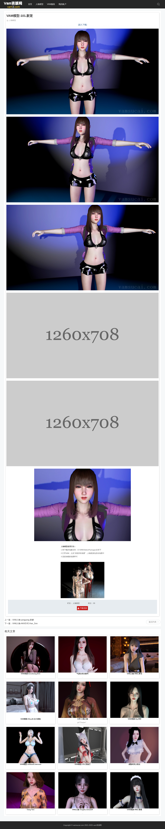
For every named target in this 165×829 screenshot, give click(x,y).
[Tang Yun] (30, 790)
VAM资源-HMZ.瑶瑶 (134, 810)
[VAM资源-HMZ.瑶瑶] (134, 790)
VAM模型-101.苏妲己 (83, 764)
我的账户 (62, 4)
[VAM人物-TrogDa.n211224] (82, 790)
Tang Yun (30, 810)
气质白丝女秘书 (82, 674)
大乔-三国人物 (82, 719)
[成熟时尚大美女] (134, 745)
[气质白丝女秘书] (82, 654)
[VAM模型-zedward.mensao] (30, 745)
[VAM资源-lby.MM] (134, 700)
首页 (30, 4)
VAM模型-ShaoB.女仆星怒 (30, 719)
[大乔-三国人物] (82, 700)
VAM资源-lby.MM (134, 719)
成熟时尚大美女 (134, 764)
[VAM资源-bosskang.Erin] (30, 654)
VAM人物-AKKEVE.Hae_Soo (25, 623)
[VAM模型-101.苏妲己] (82, 745)
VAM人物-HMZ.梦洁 (134, 674)
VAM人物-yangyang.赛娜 (23, 620)
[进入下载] (82, 25)
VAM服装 (51, 4)
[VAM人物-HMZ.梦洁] (134, 654)
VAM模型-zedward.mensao (30, 764)
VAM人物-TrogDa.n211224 (82, 810)
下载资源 (83, 608)
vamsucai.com (78, 825)
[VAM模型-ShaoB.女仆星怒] (30, 700)
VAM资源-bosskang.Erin (30, 674)
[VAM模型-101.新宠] (13, 7)
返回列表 (152, 622)
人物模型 (39, 4)
